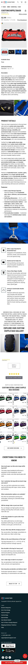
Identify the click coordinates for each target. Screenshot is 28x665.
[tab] (14, 366)
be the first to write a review (14, 377)
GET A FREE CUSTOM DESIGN (14, 662)
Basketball (14, 6)
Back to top (13, 583)
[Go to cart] (21, 2)
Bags (19, 6)
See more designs (13, 448)
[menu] (1, 2)
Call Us (25, 656)
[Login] (25, 2)
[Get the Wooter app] (8, 647)
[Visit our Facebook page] (3, 658)
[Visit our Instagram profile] (6, 658)
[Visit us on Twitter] (10, 658)
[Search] (18, 2)
